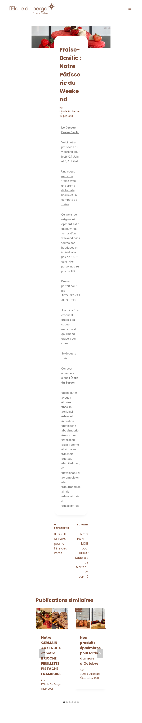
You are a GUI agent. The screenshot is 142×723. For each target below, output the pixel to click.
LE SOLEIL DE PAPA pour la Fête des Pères (61, 541)
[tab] (64, 702)
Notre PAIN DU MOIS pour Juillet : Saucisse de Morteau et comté (81, 551)
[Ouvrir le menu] (130, 8)
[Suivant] (100, 653)
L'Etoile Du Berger (70, 111)
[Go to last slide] (42, 653)
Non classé (67, 42)
